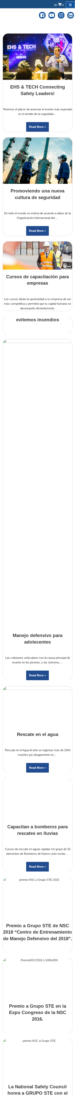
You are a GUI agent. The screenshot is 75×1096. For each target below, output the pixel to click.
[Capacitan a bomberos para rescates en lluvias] (37, 923)
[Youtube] (51, 15)
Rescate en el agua (37, 734)
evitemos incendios (37, 319)
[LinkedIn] (70, 15)
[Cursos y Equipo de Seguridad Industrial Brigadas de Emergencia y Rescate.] (19, 15)
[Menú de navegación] (70, 5)
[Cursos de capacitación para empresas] (37, 255)
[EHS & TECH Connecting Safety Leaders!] (37, 57)
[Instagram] (61, 15)
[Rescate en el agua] (37, 706)
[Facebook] (42, 15)
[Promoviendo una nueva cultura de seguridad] (37, 161)
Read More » (36, 128)
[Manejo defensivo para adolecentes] (37, 483)
